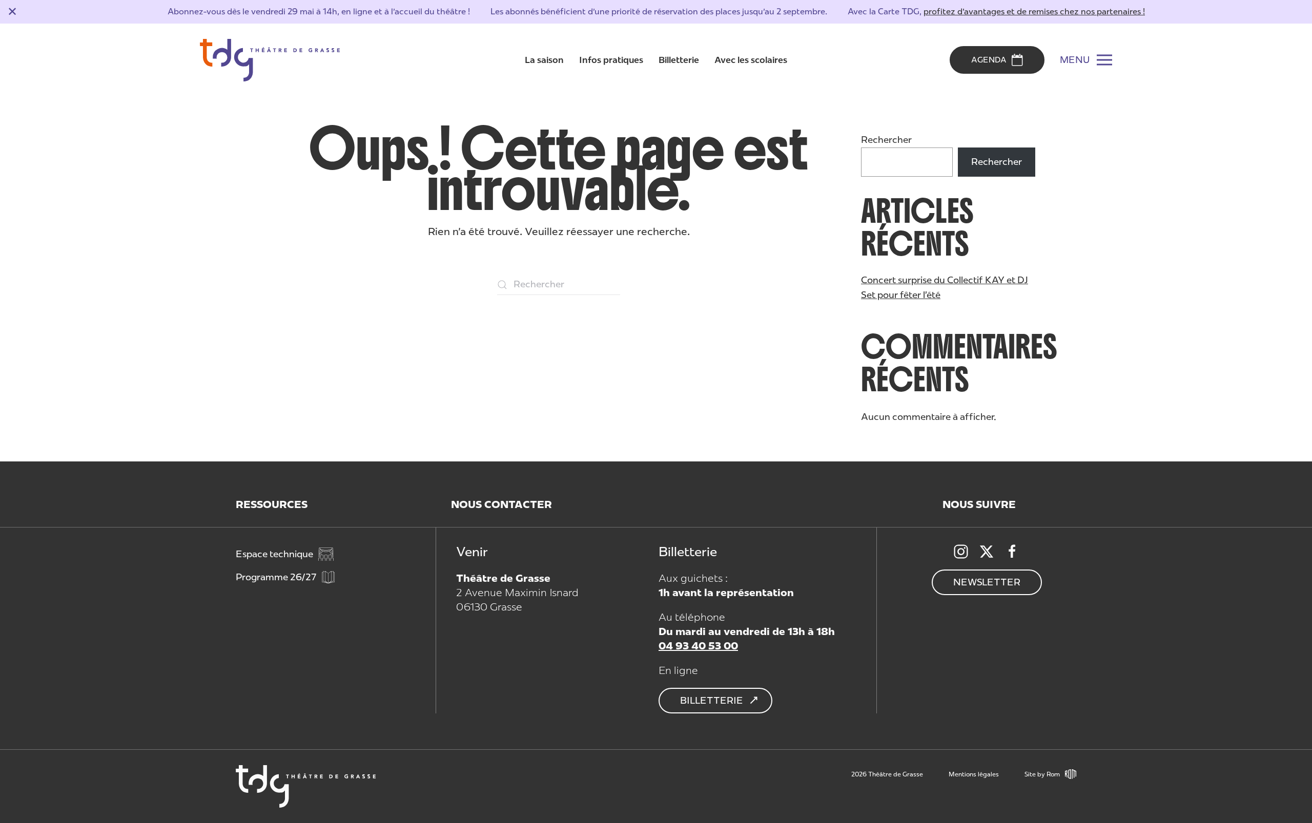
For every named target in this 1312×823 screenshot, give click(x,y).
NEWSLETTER (986, 582)
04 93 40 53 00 (698, 646)
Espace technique (274, 554)
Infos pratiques (611, 60)
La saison (544, 60)
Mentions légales (974, 774)
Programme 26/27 (276, 577)
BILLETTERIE (711, 700)
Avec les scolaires (750, 60)
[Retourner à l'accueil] (270, 60)
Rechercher (886, 139)
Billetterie (679, 60)
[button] (1086, 59)
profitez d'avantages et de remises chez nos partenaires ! (1034, 11)
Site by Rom (1042, 774)
